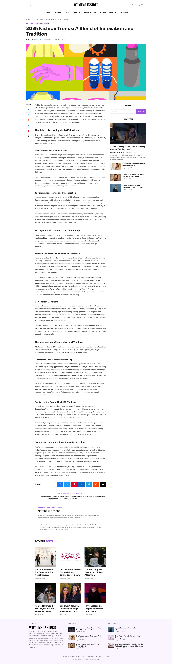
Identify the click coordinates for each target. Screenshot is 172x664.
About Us (66, 656)
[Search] (142, 12)
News (48, 12)
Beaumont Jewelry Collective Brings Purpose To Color (69, 609)
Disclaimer (106, 656)
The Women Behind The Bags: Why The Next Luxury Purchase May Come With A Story (45, 575)
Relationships (100, 12)
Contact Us (73, 656)
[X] (28, 114)
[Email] (28, 136)
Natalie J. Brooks (32, 40)
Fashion (112, 12)
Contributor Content (42, 23)
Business (57, 12)
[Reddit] (28, 120)
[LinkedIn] (81, 484)
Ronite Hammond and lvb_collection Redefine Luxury (44, 609)
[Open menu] (30, 12)
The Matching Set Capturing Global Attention (94, 572)
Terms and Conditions (94, 656)
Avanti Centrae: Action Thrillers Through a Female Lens (132, 187)
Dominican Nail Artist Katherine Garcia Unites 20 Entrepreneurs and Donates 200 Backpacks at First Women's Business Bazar (129, 645)
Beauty (67, 12)
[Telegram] (28, 125)
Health (77, 12)
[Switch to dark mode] (30, 4)
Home (28, 19)
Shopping (124, 12)
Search (141, 111)
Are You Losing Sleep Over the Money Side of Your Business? (89, 629)
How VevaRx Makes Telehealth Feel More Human (133, 164)
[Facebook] (28, 109)
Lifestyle (87, 12)
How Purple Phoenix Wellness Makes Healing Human (128, 637)
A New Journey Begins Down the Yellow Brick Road (133, 175)
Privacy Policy (82, 656)
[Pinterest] (28, 131)
